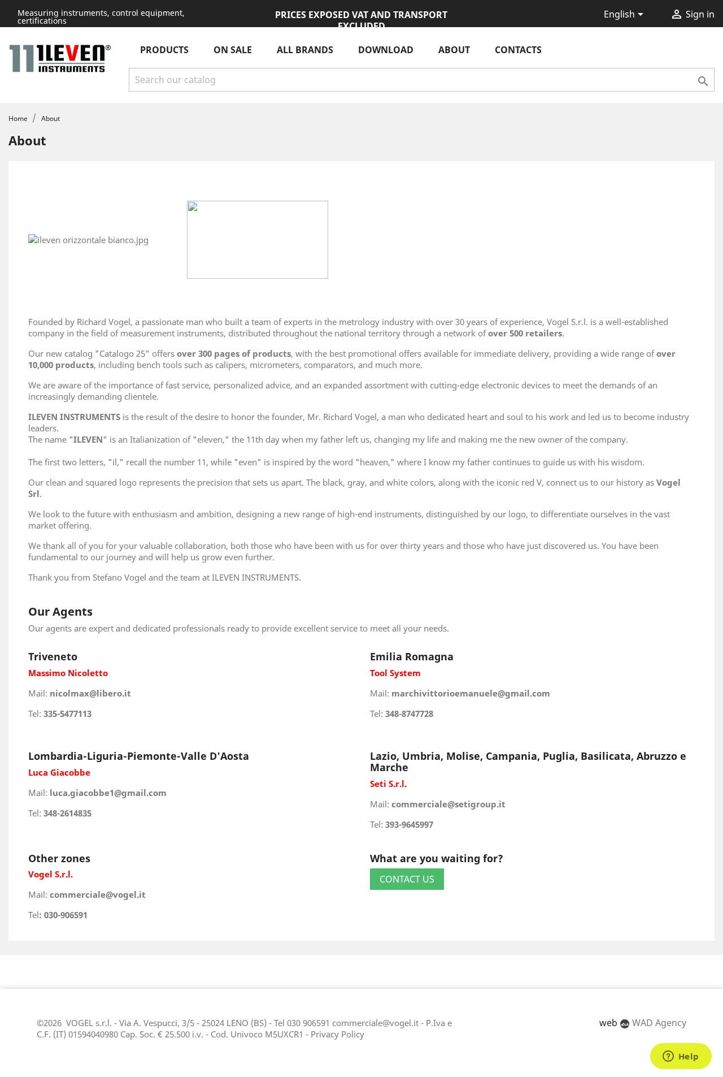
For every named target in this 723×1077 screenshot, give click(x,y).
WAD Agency (658, 1023)
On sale (233, 49)
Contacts (518, 49)
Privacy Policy (337, 1034)
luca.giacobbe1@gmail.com (108, 792)
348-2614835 (67, 813)
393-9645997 (409, 824)
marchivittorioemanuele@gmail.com (470, 693)
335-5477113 (67, 713)
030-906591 (66, 914)
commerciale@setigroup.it (448, 804)
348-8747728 (409, 713)
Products (164, 49)
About (454, 49)
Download (385, 49)
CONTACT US (407, 879)
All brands (305, 49)
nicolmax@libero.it (90, 693)
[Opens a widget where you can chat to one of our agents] (681, 1057)
